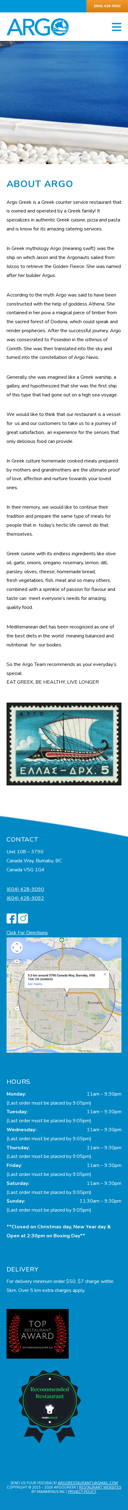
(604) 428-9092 (107, 5)
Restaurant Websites (100, 1487)
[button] (116, 27)
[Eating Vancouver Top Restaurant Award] (38, 1333)
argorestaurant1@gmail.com (88, 1483)
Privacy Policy (82, 1492)
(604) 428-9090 (25, 889)
